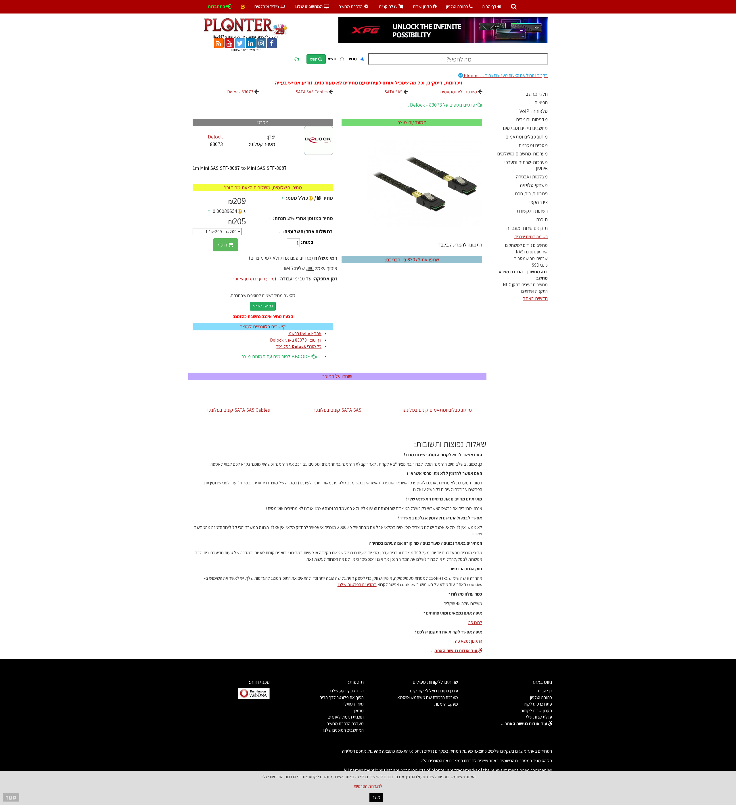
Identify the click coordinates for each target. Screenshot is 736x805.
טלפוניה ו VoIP (534, 111)
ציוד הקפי (538, 202)
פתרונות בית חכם (531, 193)
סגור (11, 797)
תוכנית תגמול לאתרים (346, 717)
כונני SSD (540, 265)
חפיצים (541, 102)
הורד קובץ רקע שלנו (347, 691)
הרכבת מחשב (351, 6)
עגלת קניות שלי (539, 717)
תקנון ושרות (423, 6)
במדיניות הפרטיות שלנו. (357, 584)
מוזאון (359, 711)
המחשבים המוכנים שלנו (343, 730)
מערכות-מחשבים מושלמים (522, 153)
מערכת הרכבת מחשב (345, 724)
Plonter (505, 75)
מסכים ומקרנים (533, 145)
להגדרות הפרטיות (368, 786)
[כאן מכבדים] (242, 6)
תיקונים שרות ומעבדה (527, 228)
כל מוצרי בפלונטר (298, 346)
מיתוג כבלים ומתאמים (526, 136)
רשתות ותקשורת (532, 210)
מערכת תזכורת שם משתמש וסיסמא (427, 697)
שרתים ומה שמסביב (531, 258)
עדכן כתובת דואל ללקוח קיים (434, 691)
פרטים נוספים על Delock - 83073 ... (440, 104)
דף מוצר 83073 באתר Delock (295, 340)
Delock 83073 (240, 92)
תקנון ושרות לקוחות (536, 711)
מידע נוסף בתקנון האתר (255, 279)
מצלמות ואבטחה (532, 176)
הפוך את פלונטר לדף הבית (341, 697)
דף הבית (489, 6)
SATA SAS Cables (312, 92)
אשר (376, 797)
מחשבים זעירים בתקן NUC (525, 285)
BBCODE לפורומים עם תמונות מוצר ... (274, 356)
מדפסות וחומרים (532, 119)
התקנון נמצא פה (468, 641)
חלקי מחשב (537, 93)
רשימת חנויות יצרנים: (531, 237)
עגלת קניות (391, 6)
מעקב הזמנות (446, 704)
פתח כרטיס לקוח (538, 704)
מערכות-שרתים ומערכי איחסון (526, 165)
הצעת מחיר (261, 306)
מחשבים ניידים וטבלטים (525, 128)
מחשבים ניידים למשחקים (526, 245)
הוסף (223, 244)
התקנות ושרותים (534, 291)
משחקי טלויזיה (534, 185)
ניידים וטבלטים (267, 6)
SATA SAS (393, 92)
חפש (314, 59)
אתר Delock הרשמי (304, 333)
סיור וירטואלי (354, 704)
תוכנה (542, 219)
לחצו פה (475, 622)
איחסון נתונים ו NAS (532, 252)
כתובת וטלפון (457, 6)
